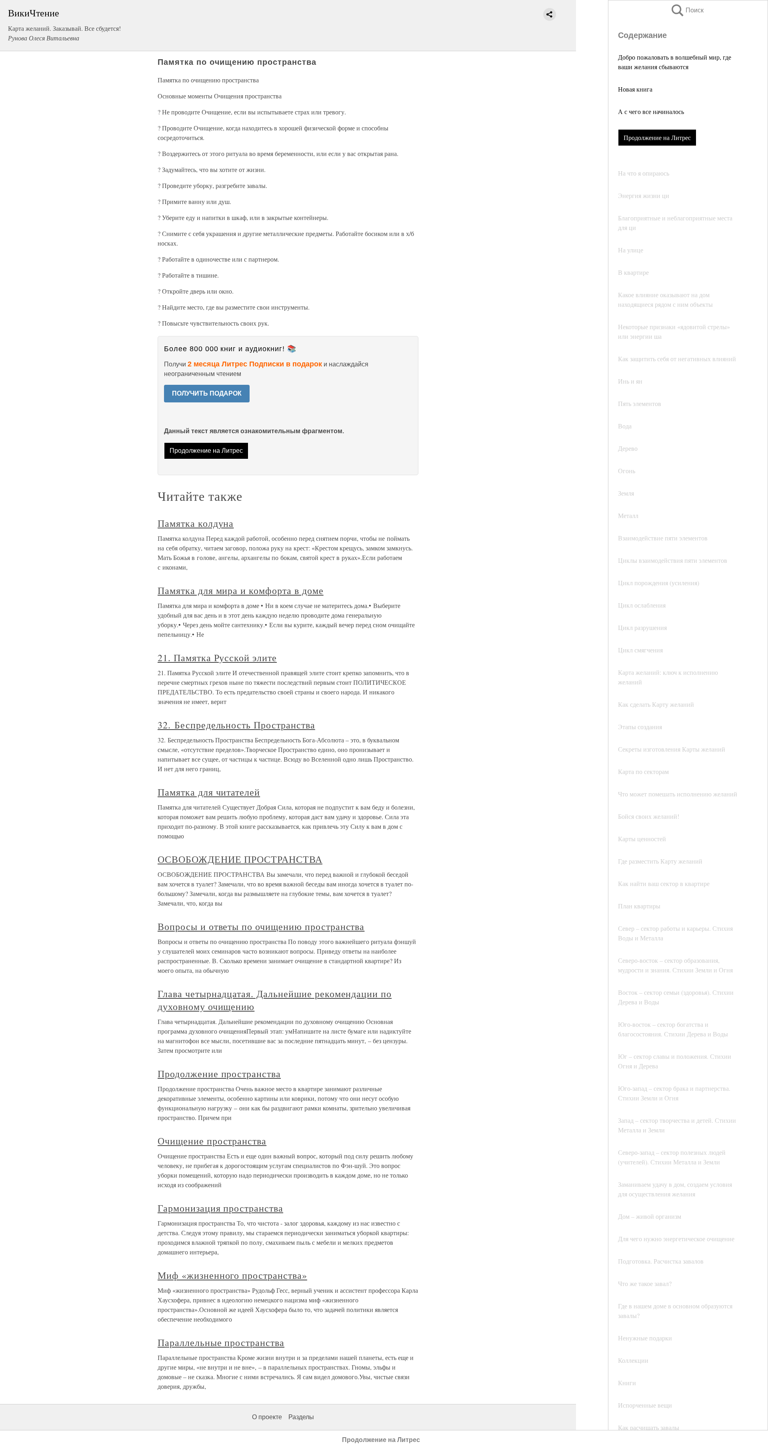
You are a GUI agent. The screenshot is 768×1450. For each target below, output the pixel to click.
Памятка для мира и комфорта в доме (241, 590)
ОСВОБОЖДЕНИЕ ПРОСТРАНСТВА (240, 859)
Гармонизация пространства (220, 1208)
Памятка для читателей (209, 792)
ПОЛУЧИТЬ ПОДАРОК (207, 393)
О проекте (267, 1417)
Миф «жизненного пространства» (232, 1275)
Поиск (687, 10)
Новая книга (635, 89)
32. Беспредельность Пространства (236, 724)
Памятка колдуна (196, 523)
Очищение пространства (212, 1140)
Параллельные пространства (221, 1342)
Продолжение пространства (219, 1073)
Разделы (301, 1417)
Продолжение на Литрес (657, 137)
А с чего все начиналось (651, 111)
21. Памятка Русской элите (217, 657)
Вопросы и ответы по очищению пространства (261, 926)
